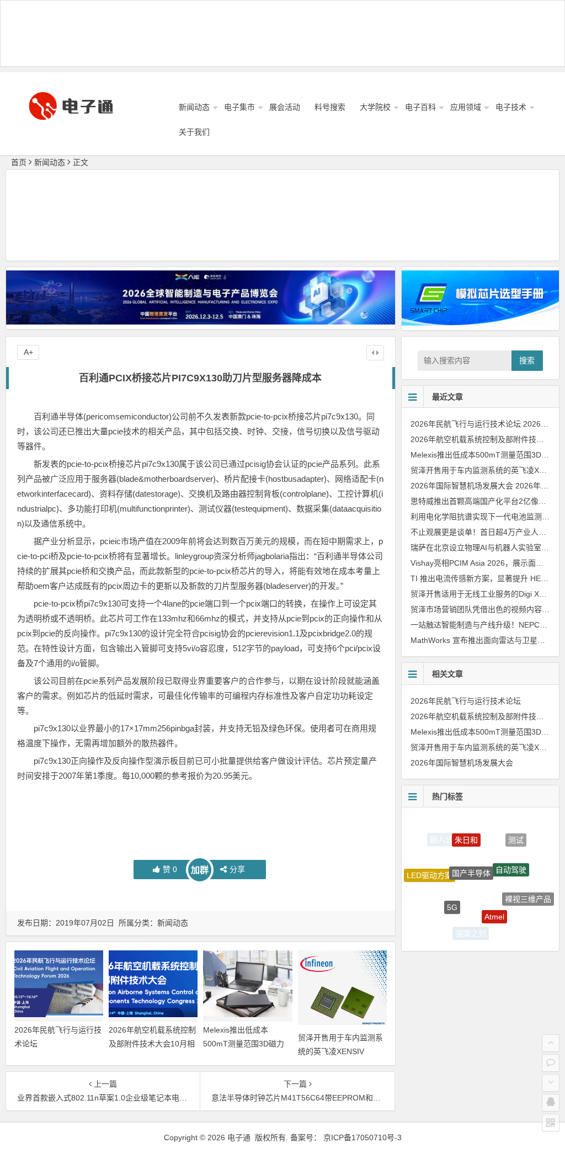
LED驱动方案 (429, 866)
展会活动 (284, 107)
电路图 (435, 910)
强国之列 (470, 926)
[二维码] (550, 1122)
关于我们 (194, 131)
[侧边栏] (375, 352)
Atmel (494, 895)
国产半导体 (471, 850)
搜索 (527, 360)
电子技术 (510, 107)
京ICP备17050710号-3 (362, 1137)
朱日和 (466, 827)
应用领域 (465, 107)
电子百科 (420, 107)
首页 (18, 162)
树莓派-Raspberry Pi (509, 924)
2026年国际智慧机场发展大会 (462, 485)
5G (452, 887)
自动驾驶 (510, 851)
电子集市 (239, 107)
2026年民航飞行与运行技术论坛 (466, 423)
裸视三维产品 (528, 889)
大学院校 (375, 107)
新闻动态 (194, 107)
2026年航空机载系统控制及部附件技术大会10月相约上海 (152, 1043)
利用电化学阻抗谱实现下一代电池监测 (476, 516)
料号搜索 (330, 107)
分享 (237, 869)
